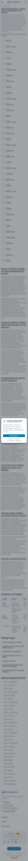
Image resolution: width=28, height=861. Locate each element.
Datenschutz (11, 438)
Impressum (17, 438)
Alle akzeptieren (14, 435)
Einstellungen (18, 440)
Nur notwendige (10, 440)
